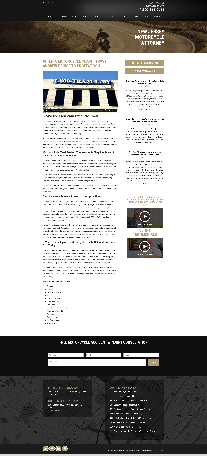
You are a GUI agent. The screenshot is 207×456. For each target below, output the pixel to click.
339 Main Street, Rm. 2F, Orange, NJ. (125, 427)
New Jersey (108, 231)
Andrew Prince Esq (83, 141)
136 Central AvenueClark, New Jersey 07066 (67, 391)
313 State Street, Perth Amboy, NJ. (125, 391)
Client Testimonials (145, 71)
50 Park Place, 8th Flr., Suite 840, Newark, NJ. (129, 422)
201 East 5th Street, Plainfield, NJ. (124, 405)
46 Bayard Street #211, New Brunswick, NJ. (128, 400)
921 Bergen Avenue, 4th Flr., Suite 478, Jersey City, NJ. (133, 431)
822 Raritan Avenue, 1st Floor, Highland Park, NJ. (130, 409)
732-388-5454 (54, 394)
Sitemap (161, 450)
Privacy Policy (153, 450)
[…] (150, 110)
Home (49, 16)
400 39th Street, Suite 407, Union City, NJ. (128, 413)
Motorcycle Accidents (90, 16)
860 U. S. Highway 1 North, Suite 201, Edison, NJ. (131, 418)
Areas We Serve (110, 16)
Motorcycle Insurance (131, 16)
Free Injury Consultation (145, 63)
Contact (156, 16)
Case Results (61, 16)
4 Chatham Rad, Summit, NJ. (122, 396)
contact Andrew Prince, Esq (65, 267)
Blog (147, 16)
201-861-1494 (54, 410)
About (73, 16)
